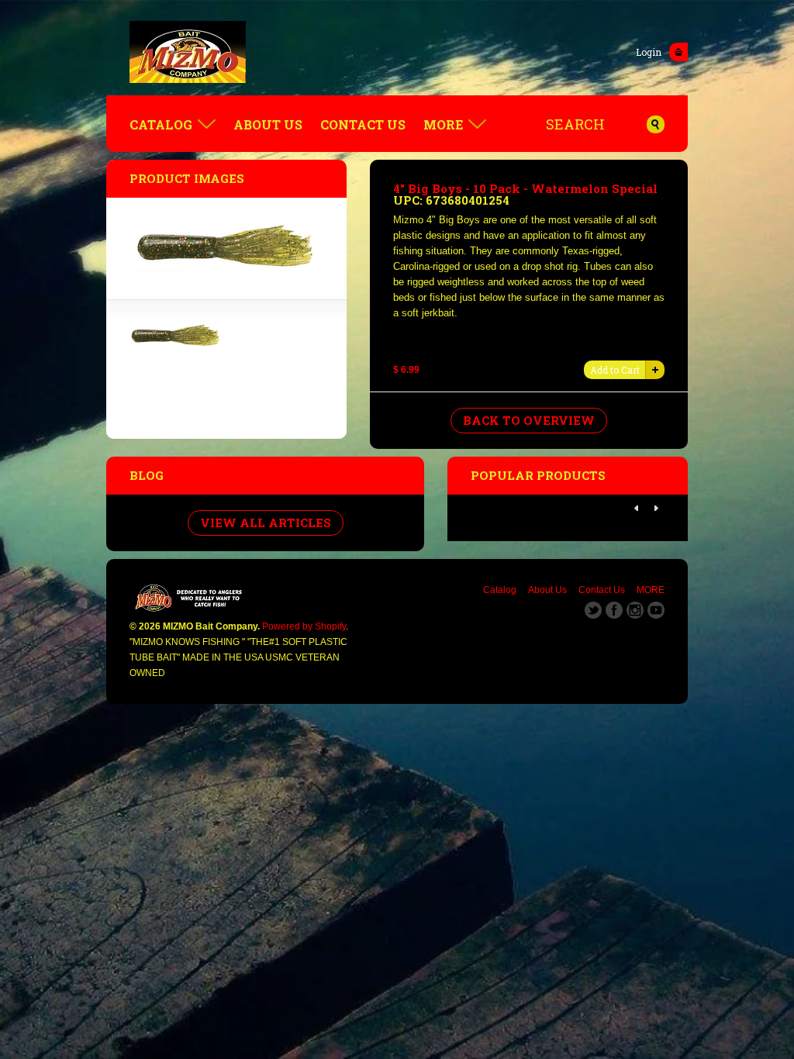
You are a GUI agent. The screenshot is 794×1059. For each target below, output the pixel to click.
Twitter (593, 610)
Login (648, 52)
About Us (267, 124)
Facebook (614, 610)
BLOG (146, 475)
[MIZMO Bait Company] (397, 52)
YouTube (656, 610)
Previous (636, 508)
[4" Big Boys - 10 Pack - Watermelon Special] (176, 344)
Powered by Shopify (304, 626)
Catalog (160, 124)
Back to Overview (529, 420)
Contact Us (363, 124)
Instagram (635, 610)
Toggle (678, 52)
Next (656, 508)
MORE (443, 124)
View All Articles (265, 522)
